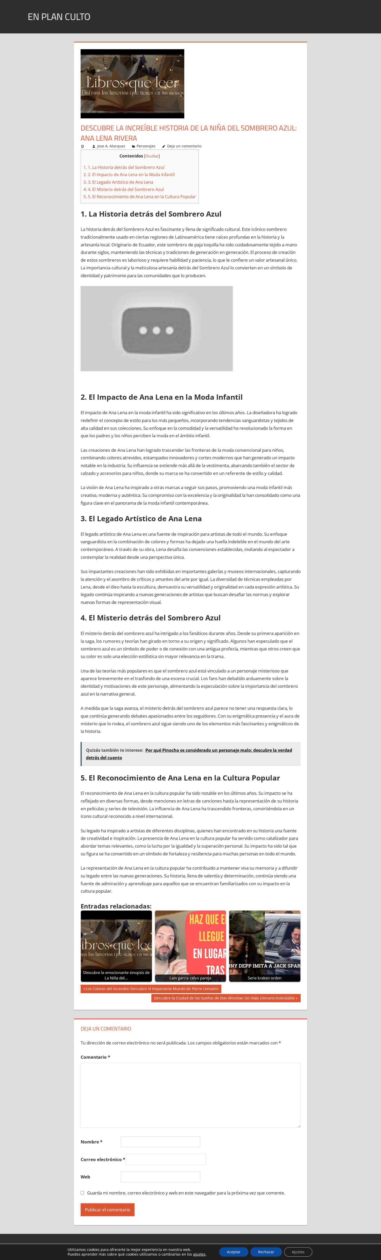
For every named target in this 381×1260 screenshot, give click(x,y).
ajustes (199, 1254)
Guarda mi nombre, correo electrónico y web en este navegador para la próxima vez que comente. (186, 1193)
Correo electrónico (103, 1159)
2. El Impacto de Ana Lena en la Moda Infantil (129, 174)
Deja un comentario (184, 146)
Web (85, 1177)
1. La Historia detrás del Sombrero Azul (123, 167)
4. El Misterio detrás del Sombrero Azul (123, 189)
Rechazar (266, 1251)
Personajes (146, 146)
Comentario (95, 1057)
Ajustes (298, 1251)
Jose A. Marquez (111, 146)
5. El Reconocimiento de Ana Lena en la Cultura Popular (139, 196)
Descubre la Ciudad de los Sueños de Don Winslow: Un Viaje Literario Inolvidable (224, 999)
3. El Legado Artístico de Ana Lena (118, 182)
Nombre (91, 1142)
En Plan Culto (59, 16)
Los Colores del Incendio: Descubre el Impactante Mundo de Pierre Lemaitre (152, 989)
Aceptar (234, 1251)
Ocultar (152, 156)
